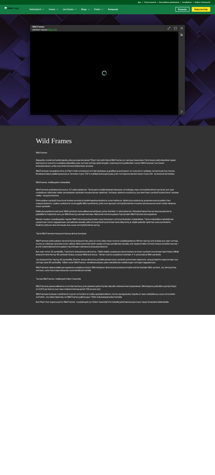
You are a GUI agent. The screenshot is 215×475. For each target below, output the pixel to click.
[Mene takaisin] (181, 28)
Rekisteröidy (201, 9)
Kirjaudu (182, 9)
